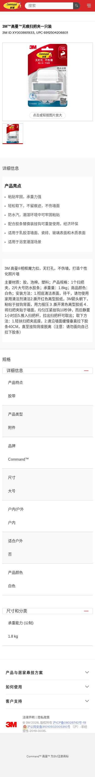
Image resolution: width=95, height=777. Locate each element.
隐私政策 (44, 717)
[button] (12, 133)
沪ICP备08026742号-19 (69, 722)
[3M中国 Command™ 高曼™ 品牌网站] (12, 6)
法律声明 (29, 717)
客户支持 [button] (14, 701)
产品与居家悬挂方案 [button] (24, 673)
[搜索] (76, 5)
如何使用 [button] (14, 687)
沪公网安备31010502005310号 (48, 726)
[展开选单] (89, 6)
